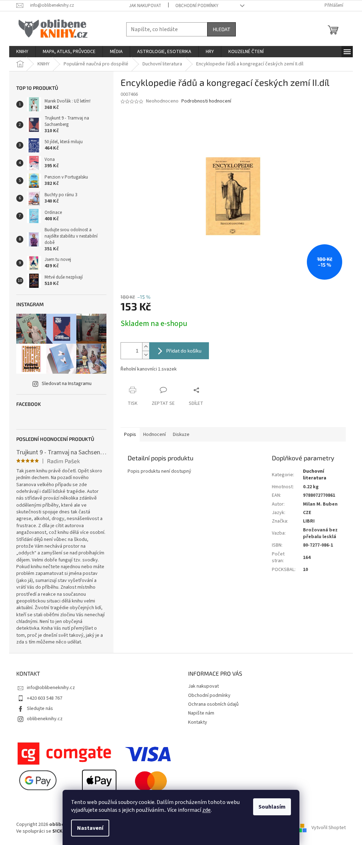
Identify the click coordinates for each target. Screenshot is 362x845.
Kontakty (197, 722)
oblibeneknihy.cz (45, 718)
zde (206, 810)
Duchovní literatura (314, 475)
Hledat (221, 29)
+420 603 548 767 (44, 698)
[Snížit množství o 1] (145, 355)
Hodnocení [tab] (154, 434)
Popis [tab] (130, 434)
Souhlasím (272, 807)
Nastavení (90, 828)
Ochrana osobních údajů (213, 704)
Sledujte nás (40, 708)
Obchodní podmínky (196, 5)
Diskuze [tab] (181, 434)
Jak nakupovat (145, 5)
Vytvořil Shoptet (328, 828)
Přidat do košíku (184, 351)
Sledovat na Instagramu (67, 383)
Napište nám (201, 713)
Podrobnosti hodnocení (206, 101)
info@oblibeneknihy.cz (51, 687)
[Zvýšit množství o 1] (145, 347)
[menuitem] (22, 51)
